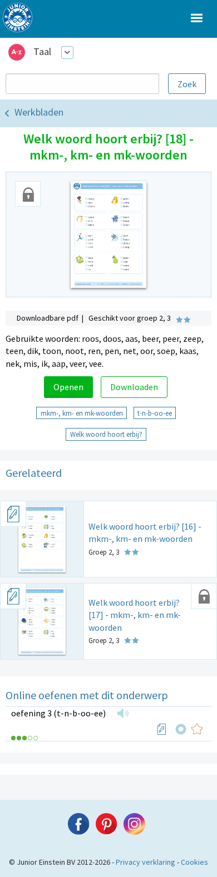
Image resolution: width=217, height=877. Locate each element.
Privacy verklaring (145, 862)
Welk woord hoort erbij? (106, 434)
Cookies (194, 862)
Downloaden (134, 386)
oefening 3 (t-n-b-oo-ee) (58, 713)
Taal (42, 51)
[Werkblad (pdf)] (162, 729)
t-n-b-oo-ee (154, 412)
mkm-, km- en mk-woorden (82, 412)
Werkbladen (38, 112)
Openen (68, 386)
